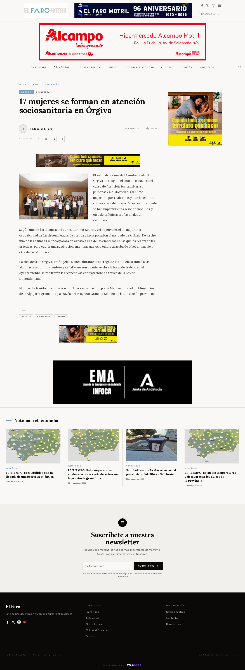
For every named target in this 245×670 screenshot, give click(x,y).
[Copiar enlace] (62, 139)
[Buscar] (239, 66)
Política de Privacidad (16, 655)
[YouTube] (219, 6)
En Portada (39, 67)
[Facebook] (202, 6)
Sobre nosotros (175, 611)
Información (209, 14)
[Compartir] (54, 139)
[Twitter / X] (46, 139)
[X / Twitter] (208, 6)
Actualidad (62, 67)
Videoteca (207, 67)
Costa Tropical (91, 67)
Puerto (114, 67)
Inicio (25, 84)
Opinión (187, 67)
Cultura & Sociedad (140, 67)
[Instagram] (213, 6)
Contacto (172, 618)
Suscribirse (146, 566)
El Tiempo (168, 67)
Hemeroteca (173, 624)
